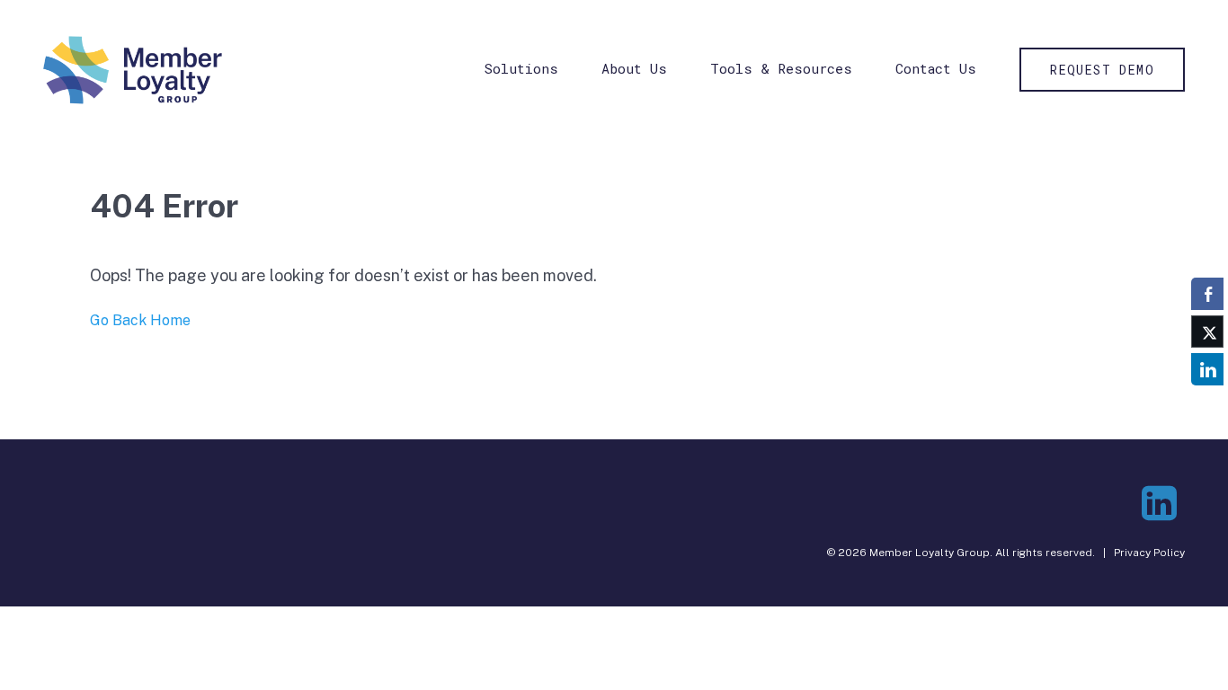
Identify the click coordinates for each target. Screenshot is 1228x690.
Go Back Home (140, 320)
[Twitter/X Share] (1207, 331)
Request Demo (1102, 69)
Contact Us (935, 68)
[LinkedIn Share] (1207, 369)
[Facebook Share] (1207, 294)
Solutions (521, 68)
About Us (634, 68)
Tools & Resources (781, 68)
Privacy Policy (1149, 552)
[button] (1207, 404)
